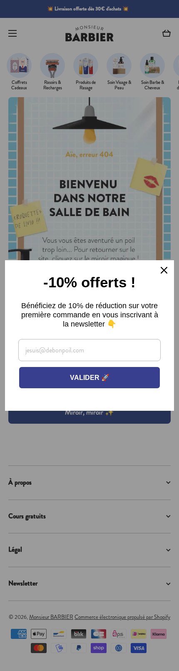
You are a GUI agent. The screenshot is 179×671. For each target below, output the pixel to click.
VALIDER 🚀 (89, 377)
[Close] (164, 270)
